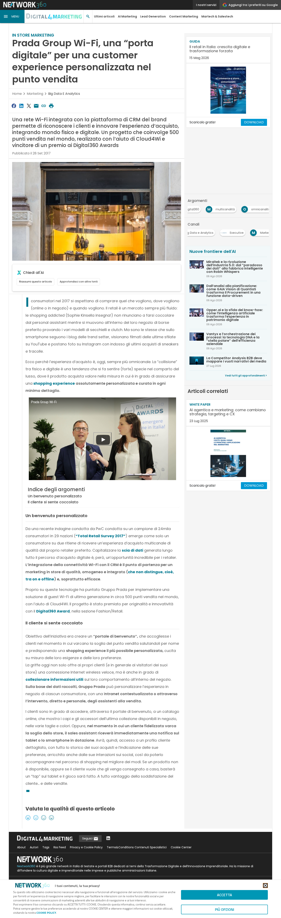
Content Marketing (183, 16)
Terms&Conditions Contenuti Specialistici (137, 847)
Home (17, 93)
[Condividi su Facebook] (13, 106)
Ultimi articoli (104, 16)
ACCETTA (224, 895)
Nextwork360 (26, 866)
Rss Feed (59, 847)
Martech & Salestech (217, 16)
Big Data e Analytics (64, 93)
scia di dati (132, 550)
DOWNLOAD (254, 122)
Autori (34, 847)
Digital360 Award (53, 611)
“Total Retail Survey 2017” (100, 535)
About (21, 847)
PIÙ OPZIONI (224, 909)
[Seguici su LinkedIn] (108, 838)
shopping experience (54, 383)
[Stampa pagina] (51, 106)
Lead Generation (153, 16)
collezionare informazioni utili (54, 679)
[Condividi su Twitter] (29, 106)
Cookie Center (181, 847)
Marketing (35, 93)
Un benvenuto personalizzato (55, 496)
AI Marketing (127, 16)
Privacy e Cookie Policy (86, 847)
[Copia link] (44, 106)
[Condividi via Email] (36, 106)
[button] (12, 16)
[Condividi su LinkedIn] (21, 106)
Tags (45, 847)
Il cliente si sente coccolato (53, 502)
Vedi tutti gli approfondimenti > (246, 375)
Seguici (87, 838)
